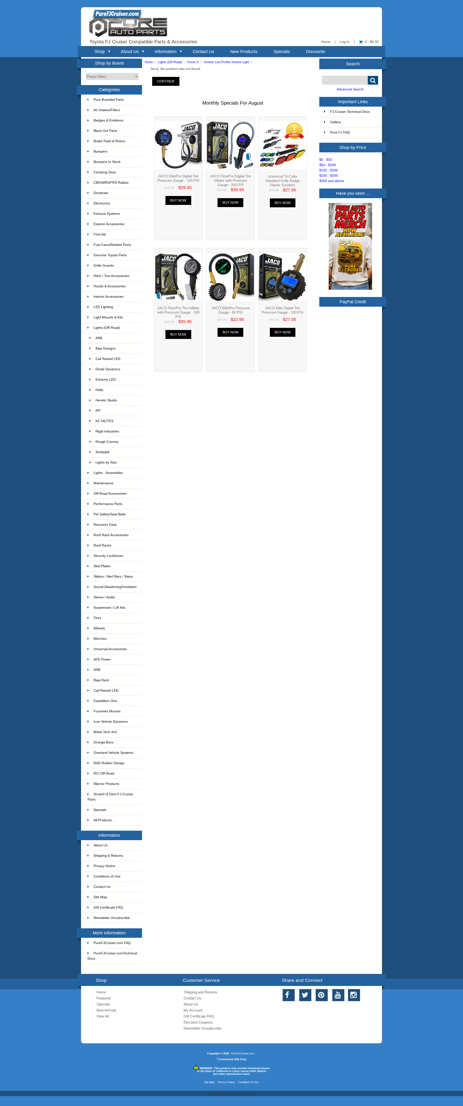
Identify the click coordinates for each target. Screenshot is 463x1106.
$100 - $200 (328, 170)
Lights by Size (106, 462)
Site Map (100, 897)
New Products (243, 51)
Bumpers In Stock (107, 162)
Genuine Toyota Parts (110, 255)
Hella (99, 390)
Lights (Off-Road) (170, 62)
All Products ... (105, 820)
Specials (281, 51)
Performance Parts (108, 504)
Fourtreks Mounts (107, 711)
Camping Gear (105, 172)
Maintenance (103, 483)
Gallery (335, 122)
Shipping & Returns (108, 855)
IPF (98, 410)
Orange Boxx (104, 742)
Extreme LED (105, 379)
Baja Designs (105, 348)
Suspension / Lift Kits (109, 607)
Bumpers (100, 151)
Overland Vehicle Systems (113, 753)
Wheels (99, 628)
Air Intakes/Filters (107, 110)
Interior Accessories (108, 296)
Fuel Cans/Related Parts (112, 245)
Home (325, 42)
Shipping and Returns (200, 992)
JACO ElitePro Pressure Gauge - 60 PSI (230, 310)
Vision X (193, 62)
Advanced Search (350, 89)
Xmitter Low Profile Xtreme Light (226, 62)
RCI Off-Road (104, 773)
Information (166, 51)
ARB (98, 338)
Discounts (315, 51)
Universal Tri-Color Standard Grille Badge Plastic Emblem (282, 180)
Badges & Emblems (108, 120)
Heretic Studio (106, 400)
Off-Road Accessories (110, 493)
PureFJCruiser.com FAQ (112, 943)
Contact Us (203, 51)
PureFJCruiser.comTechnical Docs (112, 955)
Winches (100, 639)
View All (102, 1016)
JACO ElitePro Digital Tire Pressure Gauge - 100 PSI (178, 178)
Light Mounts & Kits (108, 317)
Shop (100, 51)
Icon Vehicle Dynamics (111, 721)
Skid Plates (102, 566)
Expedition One (105, 701)
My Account (193, 1010)
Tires (97, 618)
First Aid (100, 234)
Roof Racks (102, 545)
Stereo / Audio (104, 597)
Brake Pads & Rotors (109, 141)
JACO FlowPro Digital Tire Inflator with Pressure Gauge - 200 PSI (230, 180)
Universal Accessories (110, 649)
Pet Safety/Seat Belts (110, 514)
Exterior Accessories (109, 224)
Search (353, 63)
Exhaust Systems (107, 214)
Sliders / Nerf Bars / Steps (113, 576)
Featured (103, 998)
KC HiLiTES (104, 421)
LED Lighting (103, 307)
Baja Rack (101, 680)
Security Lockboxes (108, 556)
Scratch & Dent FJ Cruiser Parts (110, 796)
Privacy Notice (104, 866)
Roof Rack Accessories (111, 535)
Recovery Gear (105, 524)
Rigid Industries (107, 431)
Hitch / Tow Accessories (111, 276)
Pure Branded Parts (109, 99)
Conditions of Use (107, 876)
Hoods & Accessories (110, 286)
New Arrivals (106, 1010)
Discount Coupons (198, 1022)
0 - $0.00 (372, 42)
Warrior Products (106, 784)
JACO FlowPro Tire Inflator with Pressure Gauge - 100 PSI (178, 312)
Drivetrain (101, 193)
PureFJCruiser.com (242, 1053)
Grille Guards (104, 265)
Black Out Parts (105, 131)
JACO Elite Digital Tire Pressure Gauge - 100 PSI (282, 310)
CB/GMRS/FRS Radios (111, 182)
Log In (344, 42)
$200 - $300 (328, 175)
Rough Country (107, 442)
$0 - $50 (325, 160)
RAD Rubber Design (109, 763)
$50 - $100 (327, 165)
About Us (130, 51)
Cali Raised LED (107, 359)
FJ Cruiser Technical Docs (350, 112)
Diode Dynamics (107, 369)
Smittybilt (102, 452)
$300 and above (331, 181)
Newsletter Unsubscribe (112, 918)
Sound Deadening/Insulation (115, 587)
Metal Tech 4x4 (105, 732)
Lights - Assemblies (108, 473)
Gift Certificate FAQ (108, 907)
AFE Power (102, 659)
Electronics (102, 203)
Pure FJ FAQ (340, 132)
